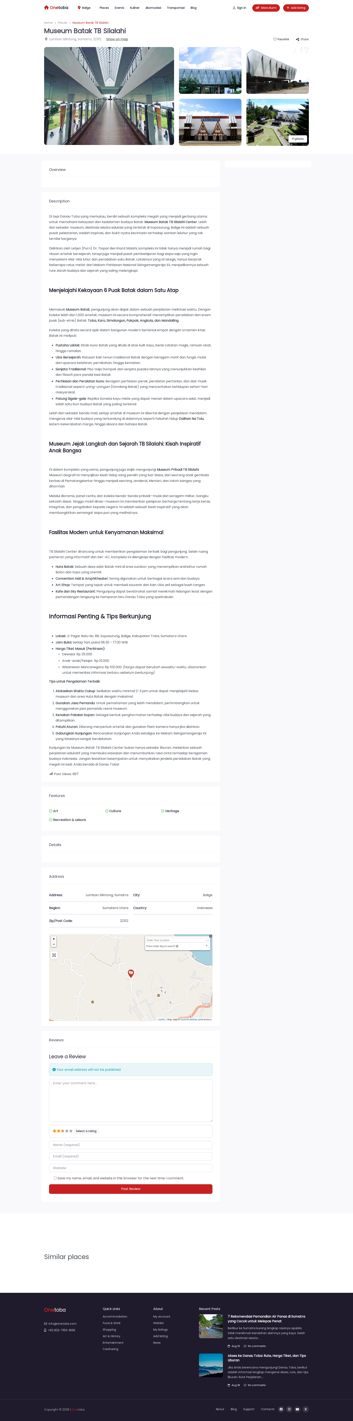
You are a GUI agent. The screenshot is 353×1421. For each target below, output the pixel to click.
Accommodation (115, 1316)
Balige (85, 8)
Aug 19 (236, 1346)
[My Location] (177, 946)
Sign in (241, 8)
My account (161, 1316)
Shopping (109, 1330)
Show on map (117, 39)
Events (119, 8)
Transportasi (176, 8)
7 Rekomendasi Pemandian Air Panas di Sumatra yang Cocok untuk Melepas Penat (266, 1318)
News (157, 1343)
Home (48, 23)
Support (249, 1409)
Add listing (298, 8)
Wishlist (158, 1323)
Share (305, 39)
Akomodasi (153, 8)
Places (104, 8)
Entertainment (113, 1343)
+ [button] (54, 939)
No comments (257, 1346)
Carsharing (110, 1349)
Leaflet (161, 1019)
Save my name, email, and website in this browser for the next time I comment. (120, 1178)
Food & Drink (112, 1323)
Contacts (268, 1409)
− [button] (54, 944)
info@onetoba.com (63, 1324)
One (75, 1410)
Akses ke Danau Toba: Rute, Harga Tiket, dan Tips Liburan (267, 1358)
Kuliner (135, 8)
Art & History (111, 1336)
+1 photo (298, 139)
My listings (160, 1330)
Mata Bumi (268, 8)
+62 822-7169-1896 (61, 1330)
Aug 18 (236, 1385)
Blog (194, 8)
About (220, 1409)
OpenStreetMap (188, 1019)
